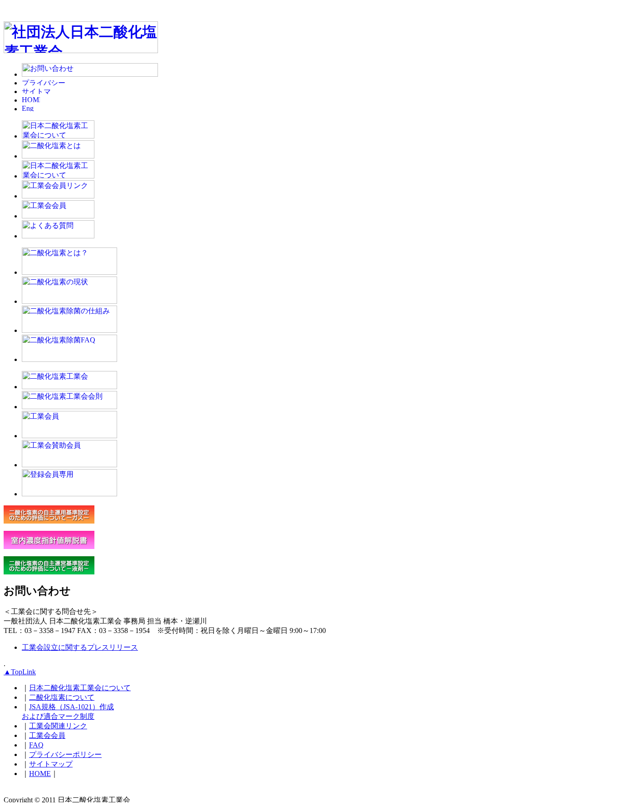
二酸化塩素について (61, 697)
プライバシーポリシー (65, 754)
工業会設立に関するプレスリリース (80, 647)
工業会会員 (47, 735)
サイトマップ (51, 764)
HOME (40, 773)
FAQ (36, 745)
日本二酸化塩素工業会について (80, 688)
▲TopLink (20, 672)
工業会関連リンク (58, 726)
